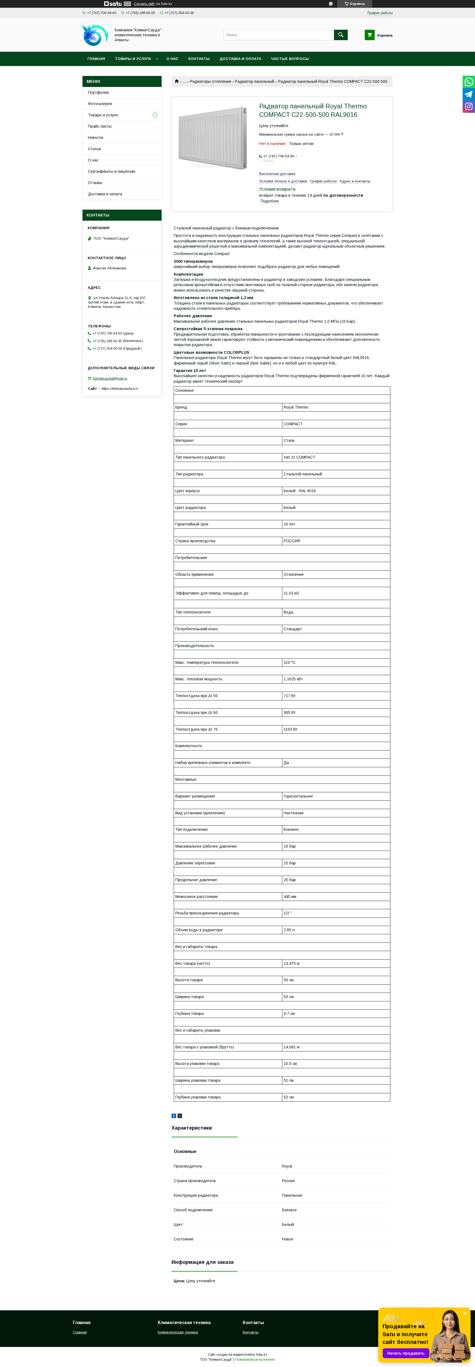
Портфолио (98, 92)
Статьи (94, 149)
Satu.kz (261, 1355)
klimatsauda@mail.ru (110, 378)
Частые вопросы (290, 59)
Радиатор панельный (254, 81)
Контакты (199, 59)
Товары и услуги (133, 59)
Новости (95, 137)
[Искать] (341, 35)
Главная (96, 59)
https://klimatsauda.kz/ (120, 389)
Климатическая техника (178, 1332)
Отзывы (95, 182)
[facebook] (174, 1116)
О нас (172, 59)
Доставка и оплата (240, 59)
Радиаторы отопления (210, 81)
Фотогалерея (100, 104)
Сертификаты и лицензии (111, 171)
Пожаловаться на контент (255, 1359)
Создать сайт (144, 4)
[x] (180, 1116)
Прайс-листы (100, 126)
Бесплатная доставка (277, 174)
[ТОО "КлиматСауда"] (95, 44)
